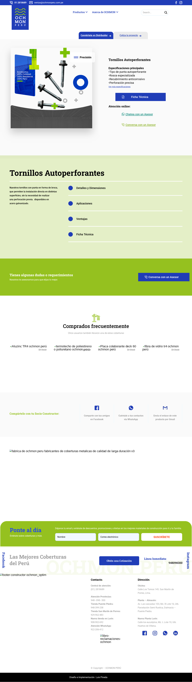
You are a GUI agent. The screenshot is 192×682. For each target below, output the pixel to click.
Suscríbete (161, 537)
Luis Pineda (101, 677)
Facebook (3, 560)
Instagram (188, 560)
